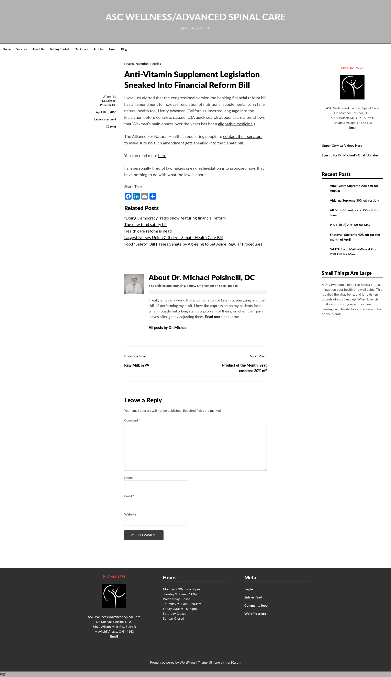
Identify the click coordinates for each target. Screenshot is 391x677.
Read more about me (222, 317)
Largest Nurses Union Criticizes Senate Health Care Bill (173, 238)
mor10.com (233, 662)
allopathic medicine (235, 124)
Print (113, 127)
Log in (248, 589)
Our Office (81, 49)
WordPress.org (255, 613)
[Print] (107, 127)
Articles (98, 49)
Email (129, 496)
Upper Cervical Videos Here (342, 145)
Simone (214, 662)
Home (7, 49)
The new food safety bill (145, 225)
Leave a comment (105, 119)
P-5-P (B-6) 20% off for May (350, 225)
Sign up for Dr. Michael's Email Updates (350, 155)
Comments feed (256, 605)
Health (129, 64)
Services (21, 49)
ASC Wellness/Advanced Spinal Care (195, 17)
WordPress (188, 662)
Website (130, 514)
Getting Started (59, 49)
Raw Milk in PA (136, 365)
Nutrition (142, 64)
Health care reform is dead (148, 231)
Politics (155, 64)
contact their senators (242, 137)
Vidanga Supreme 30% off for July (354, 200)
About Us (38, 49)
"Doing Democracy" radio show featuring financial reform (175, 218)
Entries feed (253, 597)
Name (129, 477)
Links (112, 49)
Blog (124, 49)
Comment (132, 420)
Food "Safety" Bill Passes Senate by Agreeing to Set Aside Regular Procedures (193, 244)
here (162, 156)
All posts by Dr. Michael (168, 328)
